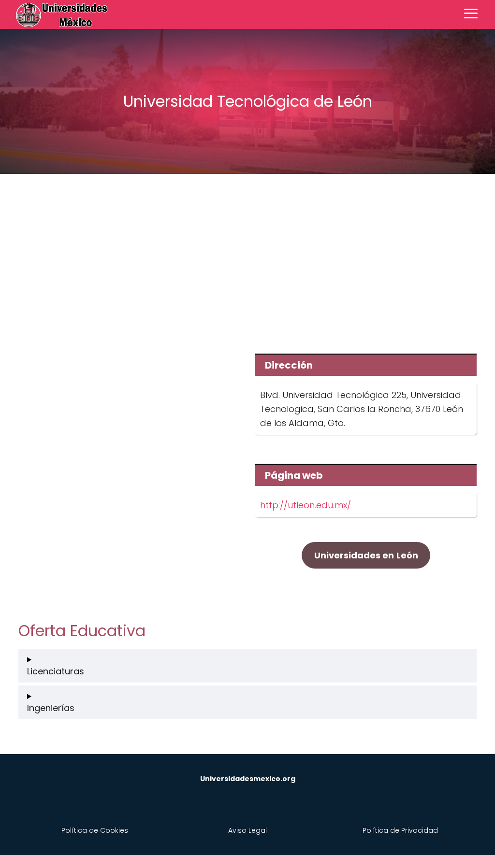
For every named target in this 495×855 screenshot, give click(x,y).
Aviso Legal (247, 830)
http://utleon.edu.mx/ (305, 505)
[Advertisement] (247, 257)
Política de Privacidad (400, 830)
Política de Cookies (94, 830)
